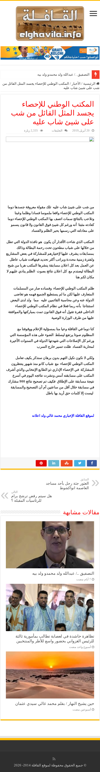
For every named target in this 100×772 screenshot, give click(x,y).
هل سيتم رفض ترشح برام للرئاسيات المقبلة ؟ (31, 496)
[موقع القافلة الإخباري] (50, 22)
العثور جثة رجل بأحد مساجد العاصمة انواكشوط (67, 484)
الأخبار (76, 84)
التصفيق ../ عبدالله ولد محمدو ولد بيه (63, 74)
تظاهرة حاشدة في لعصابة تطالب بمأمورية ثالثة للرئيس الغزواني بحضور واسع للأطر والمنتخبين (54, 638)
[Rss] (54, 759)
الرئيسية (89, 84)
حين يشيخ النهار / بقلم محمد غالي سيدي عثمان (54, 703)
